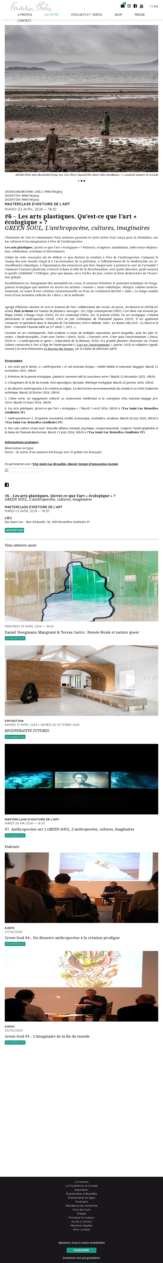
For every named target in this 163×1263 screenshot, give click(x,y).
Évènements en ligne (81, 1197)
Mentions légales (81, 1225)
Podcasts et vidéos (86, 14)
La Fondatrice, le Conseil (81, 1185)
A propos (25, 14)
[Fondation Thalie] (30, 5)
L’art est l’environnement (93, 345)
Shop (118, 14)
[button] (16, 105)
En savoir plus (15, 638)
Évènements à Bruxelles (81, 1193)
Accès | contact (81, 1221)
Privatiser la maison (81, 1217)
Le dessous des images (58, 349)
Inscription (14, 530)
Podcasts (81, 1201)
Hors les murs (81, 1209)
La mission (81, 1182)
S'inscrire (81, 1250)
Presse (140, 14)
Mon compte (81, 1229)
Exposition (81, 1189)
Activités (52, 14)
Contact (24, 20)
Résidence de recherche (81, 1205)
